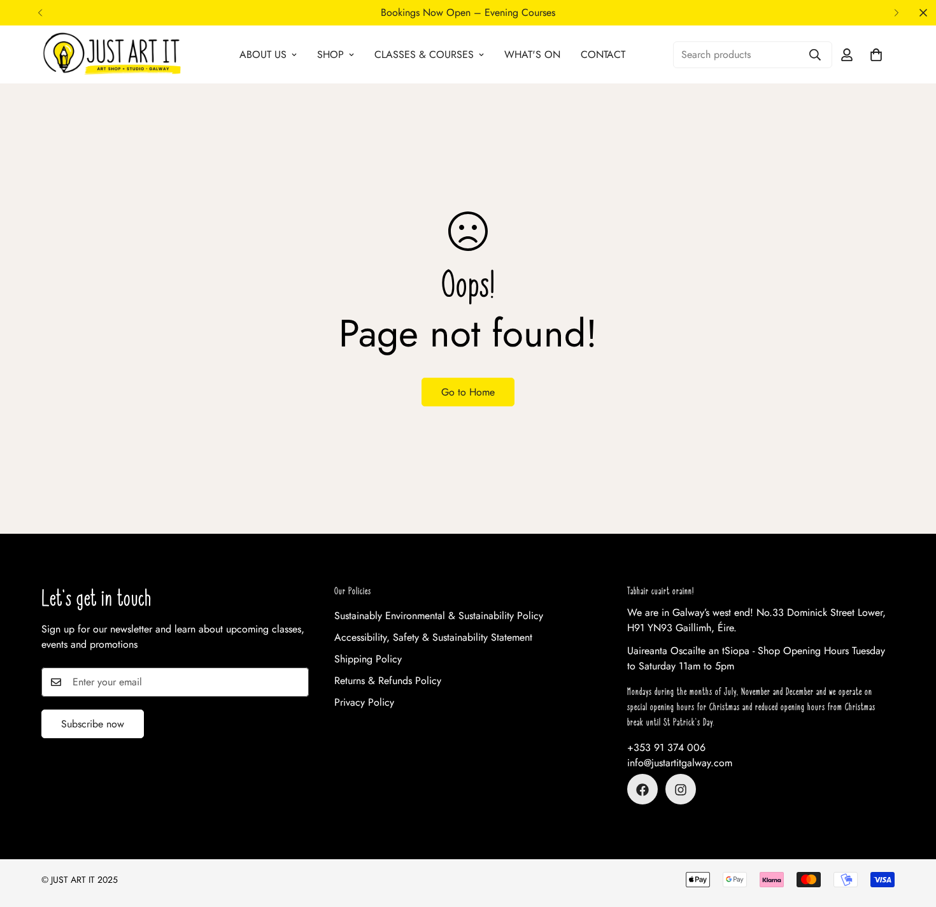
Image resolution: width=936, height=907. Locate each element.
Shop (330, 54)
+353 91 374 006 (666, 748)
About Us (263, 54)
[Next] (896, 12)
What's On (532, 54)
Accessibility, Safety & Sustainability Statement (433, 638)
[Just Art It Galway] (111, 54)
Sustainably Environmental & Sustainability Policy (438, 616)
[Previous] (39, 12)
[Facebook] (642, 790)
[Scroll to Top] (911, 837)
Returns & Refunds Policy (387, 681)
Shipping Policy (368, 659)
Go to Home (468, 392)
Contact (603, 54)
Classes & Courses (424, 54)
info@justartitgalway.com (679, 763)
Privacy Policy (364, 703)
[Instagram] (680, 790)
